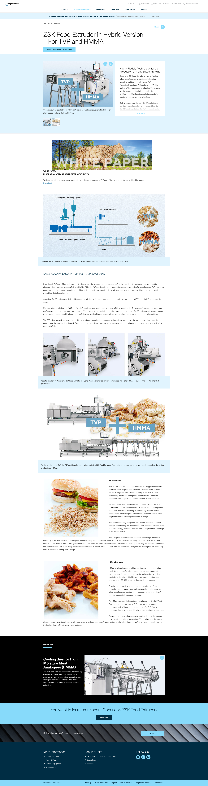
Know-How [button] (115, 10)
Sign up (152, 733)
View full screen (105, 64)
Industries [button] (100, 10)
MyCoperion (145, 3)
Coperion (12, 4)
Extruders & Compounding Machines (62, 16)
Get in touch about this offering (59, 49)
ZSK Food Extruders (107, 16)
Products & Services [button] (82, 10)
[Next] (110, 83)
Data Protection (126, 783)
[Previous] (46, 83)
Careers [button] (144, 10)
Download (47, 183)
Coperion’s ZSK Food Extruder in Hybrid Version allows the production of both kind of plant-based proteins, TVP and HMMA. (47, 122)
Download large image (111, 64)
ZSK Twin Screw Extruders (88, 16)
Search (202, 4)
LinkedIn (143, 757)
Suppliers (166, 3)
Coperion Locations (192, 3)
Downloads (157, 3)
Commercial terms (101, 783)
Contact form (176, 3)
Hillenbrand (159, 783)
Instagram (148, 757)
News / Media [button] (130, 10)
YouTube (138, 757)
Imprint (114, 783)
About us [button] (64, 10)
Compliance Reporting (143, 783)
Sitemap (88, 783)
